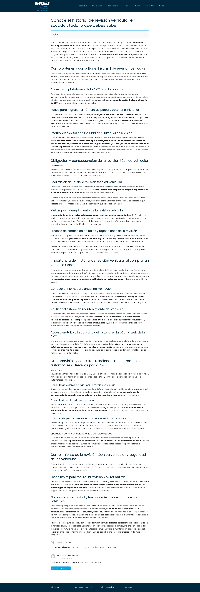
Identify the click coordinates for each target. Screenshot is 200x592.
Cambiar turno (113, 6)
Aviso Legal (55, 587)
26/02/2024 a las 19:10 (64, 558)
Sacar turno (84, 6)
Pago (127, 6)
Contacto (128, 587)
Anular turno (97, 6)
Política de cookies (107, 587)
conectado (79, 547)
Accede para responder (61, 568)
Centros (138, 6)
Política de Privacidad (83, 587)
